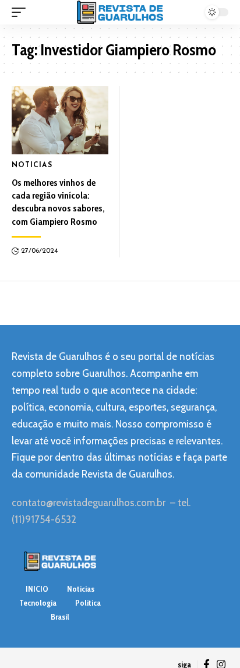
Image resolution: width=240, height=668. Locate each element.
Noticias (32, 165)
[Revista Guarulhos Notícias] (120, 12)
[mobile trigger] (21, 12)
